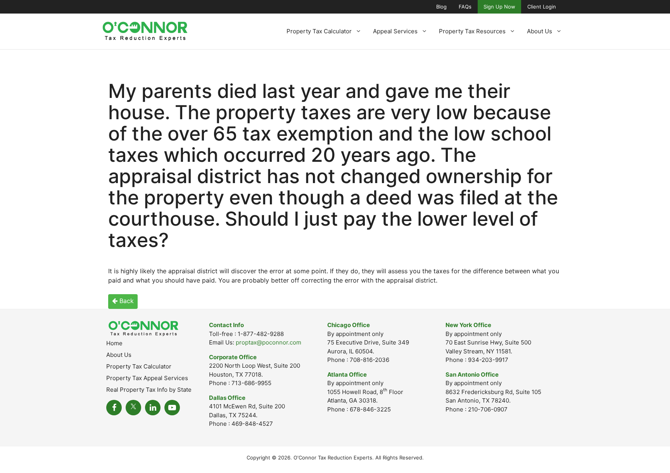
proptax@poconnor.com (268, 342)
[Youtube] (172, 407)
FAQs (465, 6)
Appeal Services (395, 31)
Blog (441, 6)
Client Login (541, 6)
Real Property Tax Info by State (149, 389)
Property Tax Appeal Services (147, 378)
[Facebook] (114, 407)
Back (125, 301)
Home (114, 343)
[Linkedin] (153, 407)
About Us (539, 31)
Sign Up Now (499, 6)
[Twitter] (133, 407)
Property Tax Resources (472, 31)
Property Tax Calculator (319, 31)
